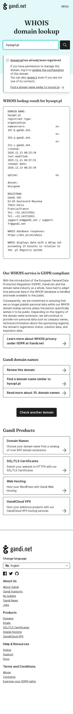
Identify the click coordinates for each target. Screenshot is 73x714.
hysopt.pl (16, 60)
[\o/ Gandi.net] (36, 549)
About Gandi (11, 587)
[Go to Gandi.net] (14, 6)
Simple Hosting (12, 631)
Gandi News (10, 600)
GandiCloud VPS (13, 636)
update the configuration (48, 70)
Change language (15, 558)
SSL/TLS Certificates (16, 627)
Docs (6, 658)
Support (8, 654)
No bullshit (9, 596)
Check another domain (37, 412)
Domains (8, 618)
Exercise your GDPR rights (19, 681)
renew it (32, 77)
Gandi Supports (13, 591)
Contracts (9, 676)
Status (7, 649)
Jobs (6, 605)
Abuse (7, 672)
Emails (6, 622)
